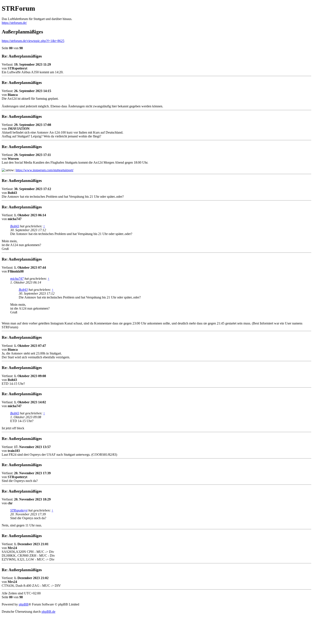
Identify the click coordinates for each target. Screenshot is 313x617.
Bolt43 (14, 226)
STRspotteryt (18, 510)
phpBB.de (48, 611)
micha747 (17, 278)
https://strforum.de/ (14, 23)
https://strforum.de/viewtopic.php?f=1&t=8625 (33, 41)
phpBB (24, 604)
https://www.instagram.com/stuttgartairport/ (44, 170)
